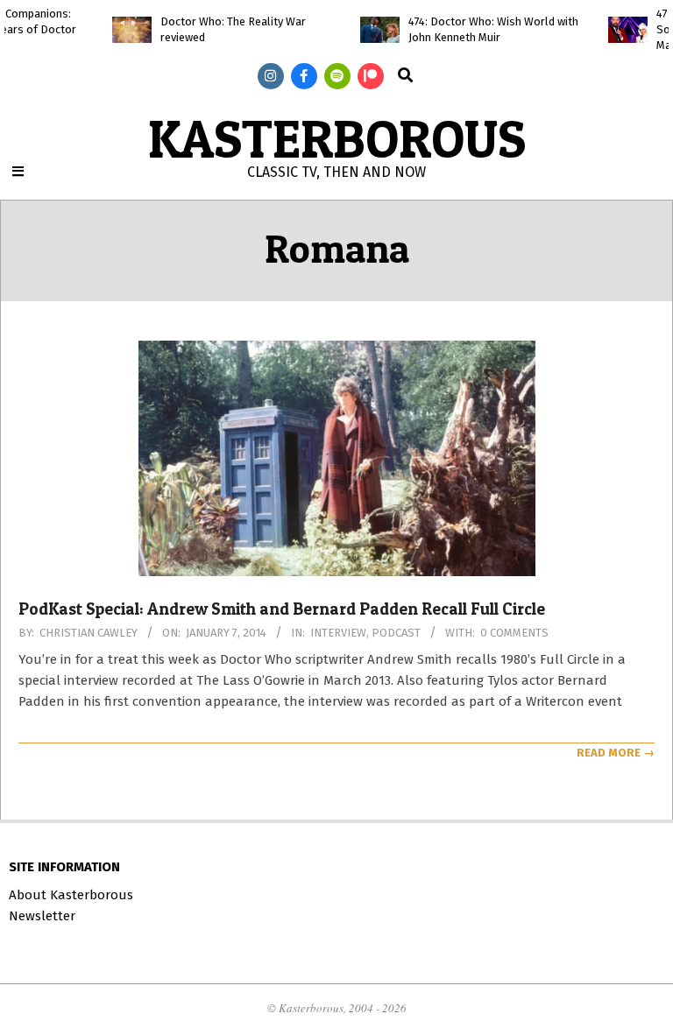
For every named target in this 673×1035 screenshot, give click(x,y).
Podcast (396, 632)
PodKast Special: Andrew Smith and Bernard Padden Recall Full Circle (281, 609)
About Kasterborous (71, 895)
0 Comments (514, 632)
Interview (338, 632)
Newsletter (42, 916)
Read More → (616, 752)
